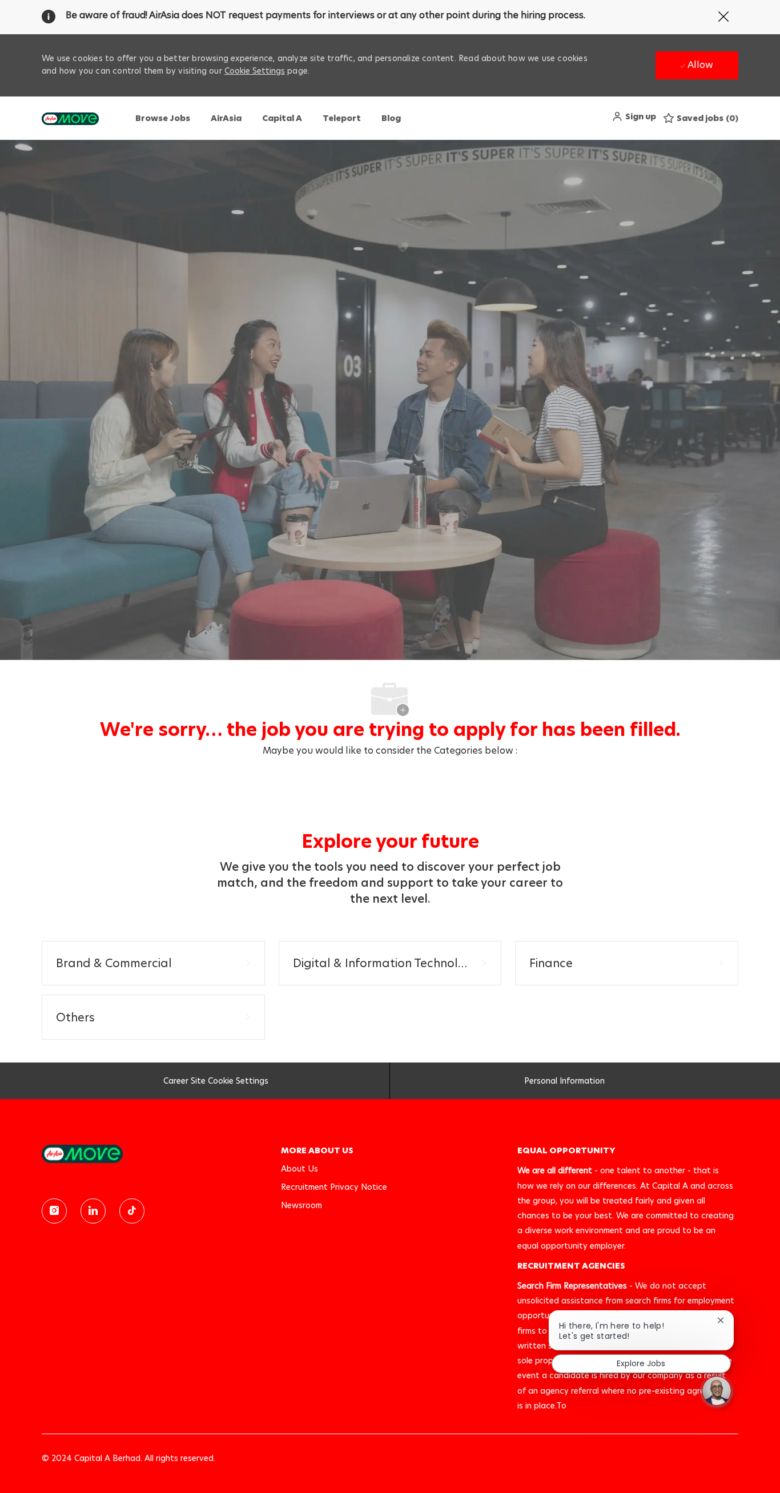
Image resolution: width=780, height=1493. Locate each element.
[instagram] (54, 1211)
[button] (634, 116)
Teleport (342, 118)
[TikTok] (131, 1211)
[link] (153, 1153)
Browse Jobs (162, 118)
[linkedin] (93, 1211)
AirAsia (226, 118)
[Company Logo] (70, 118)
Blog (391, 118)
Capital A (282, 118)
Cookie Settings (254, 71)
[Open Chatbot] (716, 1391)
